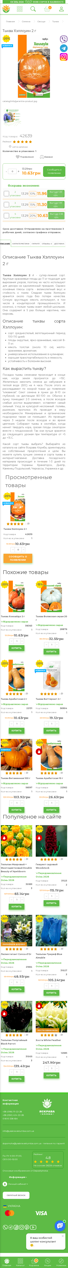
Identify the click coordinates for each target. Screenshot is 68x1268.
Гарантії (36, 244)
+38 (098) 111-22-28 (12, 1111)
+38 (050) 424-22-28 (13, 1115)
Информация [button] (17, 1177)
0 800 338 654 (10, 1118)
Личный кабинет (17, 1184)
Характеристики (20, 244)
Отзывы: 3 (47, 244)
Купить (17, 648)
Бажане (48, 156)
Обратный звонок (16, 1195)
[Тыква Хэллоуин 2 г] (34, 66)
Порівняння (27, 156)
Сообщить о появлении (18, 558)
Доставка (59, 244)
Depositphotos (40, 1170)
